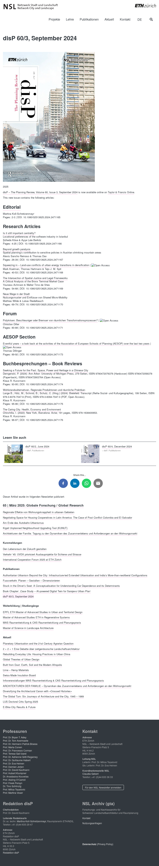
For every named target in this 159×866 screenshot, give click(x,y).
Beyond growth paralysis (16, 249)
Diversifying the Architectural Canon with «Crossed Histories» (37, 691)
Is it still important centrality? (19, 233)
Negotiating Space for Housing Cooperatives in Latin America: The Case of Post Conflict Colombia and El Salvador (67, 517)
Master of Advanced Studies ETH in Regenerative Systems (36, 617)
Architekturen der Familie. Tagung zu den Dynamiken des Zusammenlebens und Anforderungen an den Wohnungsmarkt (70, 533)
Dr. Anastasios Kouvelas (16, 776)
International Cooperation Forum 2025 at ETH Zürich (32, 559)
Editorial (12, 207)
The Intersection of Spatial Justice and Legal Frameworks (35, 278)
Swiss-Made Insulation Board (19, 675)
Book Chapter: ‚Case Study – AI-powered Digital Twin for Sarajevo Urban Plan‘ (47, 591)
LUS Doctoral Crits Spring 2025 (20, 701)
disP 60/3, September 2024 (18, 596)
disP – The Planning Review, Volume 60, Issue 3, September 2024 (40, 192)
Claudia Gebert (90, 773)
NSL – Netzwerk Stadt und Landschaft (32, 6)
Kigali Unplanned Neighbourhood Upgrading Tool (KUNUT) (35, 528)
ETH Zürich (142, 5)
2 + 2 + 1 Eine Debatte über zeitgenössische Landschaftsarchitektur (41, 649)
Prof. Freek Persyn (12, 783)
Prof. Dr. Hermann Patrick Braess (20, 743)
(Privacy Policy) (97, 844)
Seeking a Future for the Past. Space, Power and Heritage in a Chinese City (45, 370)
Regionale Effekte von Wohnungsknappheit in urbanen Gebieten (38, 512)
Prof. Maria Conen (12, 747)
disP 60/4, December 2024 (117, 446)
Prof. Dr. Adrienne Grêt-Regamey (20, 756)
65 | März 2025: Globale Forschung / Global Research (43, 505)
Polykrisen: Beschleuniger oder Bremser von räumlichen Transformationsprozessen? (50, 320)
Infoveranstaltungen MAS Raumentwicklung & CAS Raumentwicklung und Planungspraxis (53, 680)
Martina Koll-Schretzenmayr (31, 821)
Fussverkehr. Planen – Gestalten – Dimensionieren (31, 580)
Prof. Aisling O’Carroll (14, 779)
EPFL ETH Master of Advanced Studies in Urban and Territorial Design (42, 612)
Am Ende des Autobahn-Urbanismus (23, 522)
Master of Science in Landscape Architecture (28, 628)
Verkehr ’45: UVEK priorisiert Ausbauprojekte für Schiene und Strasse (42, 554)
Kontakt (86, 818)
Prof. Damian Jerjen (13, 766)
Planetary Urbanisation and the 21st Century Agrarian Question (38, 643)
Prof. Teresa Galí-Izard (14, 753)
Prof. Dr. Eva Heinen (13, 763)
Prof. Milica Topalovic (14, 789)
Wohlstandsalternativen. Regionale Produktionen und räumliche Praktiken (44, 389)
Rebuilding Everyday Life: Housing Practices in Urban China (36, 654)
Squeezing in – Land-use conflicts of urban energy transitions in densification (46, 265)
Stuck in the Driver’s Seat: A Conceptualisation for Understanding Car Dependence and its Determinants (61, 586)
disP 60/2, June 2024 (37, 446)
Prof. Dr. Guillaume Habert (16, 760)
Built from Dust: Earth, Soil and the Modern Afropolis (32, 664)
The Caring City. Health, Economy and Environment (32, 409)
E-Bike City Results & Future (19, 707)
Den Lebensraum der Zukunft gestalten (25, 549)
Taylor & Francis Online (121, 192)
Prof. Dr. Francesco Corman (17, 750)
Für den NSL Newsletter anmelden (103, 787)
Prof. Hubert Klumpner (14, 773)
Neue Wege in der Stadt (16, 294)
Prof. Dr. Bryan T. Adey (14, 737)
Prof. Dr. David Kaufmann (16, 769)
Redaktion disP (11, 852)
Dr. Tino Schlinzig (12, 786)
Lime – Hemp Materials (16, 670)
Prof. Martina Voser (13, 792)
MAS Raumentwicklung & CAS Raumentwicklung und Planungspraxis (42, 622)
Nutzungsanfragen (92, 823)
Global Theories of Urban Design (21, 659)
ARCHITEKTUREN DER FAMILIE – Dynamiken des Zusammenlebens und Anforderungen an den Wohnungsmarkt (67, 686)
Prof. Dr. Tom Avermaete (15, 740)
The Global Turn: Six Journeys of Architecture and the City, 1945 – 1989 (43, 696)
